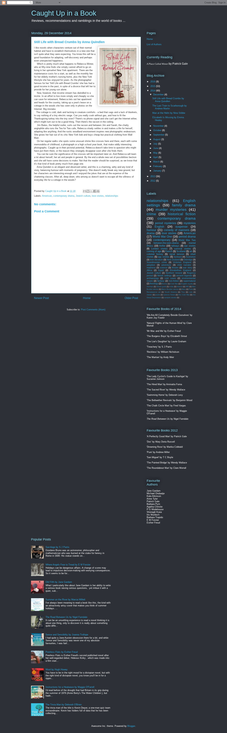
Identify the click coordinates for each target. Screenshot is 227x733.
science (163, 267)
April (156, 157)
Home (87, 298)
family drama (184, 205)
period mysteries (165, 223)
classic (149, 295)
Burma (164, 284)
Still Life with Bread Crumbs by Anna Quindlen (168, 100)
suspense (181, 226)
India (171, 286)
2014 (153, 90)
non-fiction (174, 281)
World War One (162, 236)
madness (151, 267)
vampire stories (170, 297)
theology (154, 283)
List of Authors (154, 44)
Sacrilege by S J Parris (57, 547)
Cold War (174, 284)
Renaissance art (153, 292)
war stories (190, 245)
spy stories (163, 256)
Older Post (131, 298)
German (150, 286)
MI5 (187, 286)
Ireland (179, 286)
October (157, 130)
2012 (153, 180)
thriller (162, 245)
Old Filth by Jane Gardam (59, 582)
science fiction (169, 295)
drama (151, 233)
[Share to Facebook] (94, 191)
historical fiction (182, 214)
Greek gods (161, 286)
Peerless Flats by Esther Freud (62, 652)
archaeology (153, 278)
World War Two (187, 240)
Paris (191, 289)
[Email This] (84, 191)
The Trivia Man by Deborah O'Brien (64, 704)
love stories (98, 195)
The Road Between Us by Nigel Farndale (66, 617)
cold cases (170, 278)
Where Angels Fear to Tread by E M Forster (68, 564)
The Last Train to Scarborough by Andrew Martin (169, 107)
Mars (184, 289)
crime (151, 214)
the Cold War (184, 295)
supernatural (189, 281)
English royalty (187, 284)
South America (171, 292)
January (157, 170)
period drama (187, 236)
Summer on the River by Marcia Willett (65, 599)
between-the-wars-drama (166, 243)
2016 (153, 81)
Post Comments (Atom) (93, 309)
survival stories (182, 248)
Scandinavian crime (157, 262)
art (191, 251)
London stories (159, 248)
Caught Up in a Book (63, 13)
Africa (149, 270)
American (47, 195)
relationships (111, 195)
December (158, 94)
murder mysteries (171, 209)
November (158, 126)
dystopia (178, 257)
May (155, 152)
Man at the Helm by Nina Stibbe (168, 113)
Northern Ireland (174, 273)
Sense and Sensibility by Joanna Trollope (67, 634)
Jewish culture (83, 195)
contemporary (161, 239)
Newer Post (41, 298)
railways (175, 245)
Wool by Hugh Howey (57, 669)
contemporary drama (63, 195)
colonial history (155, 254)
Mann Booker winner (170, 289)
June (156, 148)
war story (187, 267)
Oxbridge (188, 259)
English (159, 226)
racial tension (177, 254)
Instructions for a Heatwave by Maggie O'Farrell (70, 687)
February (158, 166)
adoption (151, 265)
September (159, 134)
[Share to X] (91, 191)
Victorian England (182, 262)
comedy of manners (176, 230)
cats (190, 292)
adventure (166, 265)
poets (157, 295)
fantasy (160, 281)
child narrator (184, 265)
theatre (175, 267)
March (156, 161)
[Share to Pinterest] (98, 191)
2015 (153, 86)
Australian (191, 257)
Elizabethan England (180, 270)
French (168, 251)
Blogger (131, 726)
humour (151, 230)
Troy (183, 292)
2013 (153, 176)
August (157, 139)
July (155, 143)
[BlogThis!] (88, 191)
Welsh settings (164, 275)
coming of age (154, 251)
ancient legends (184, 275)
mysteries (190, 223)
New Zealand (173, 259)
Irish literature (156, 259)
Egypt (161, 270)
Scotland (181, 251)
